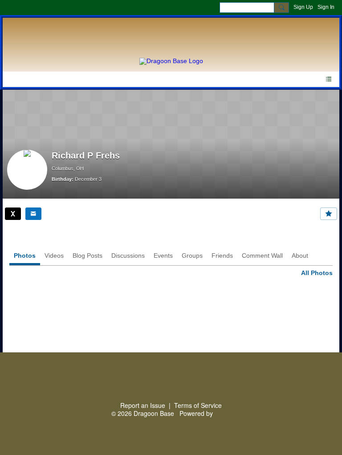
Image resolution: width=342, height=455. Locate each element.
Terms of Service (198, 405)
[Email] (33, 214)
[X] (13, 214)
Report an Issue (142, 405)
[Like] (328, 214)
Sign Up (303, 7)
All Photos (317, 273)
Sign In (326, 7)
